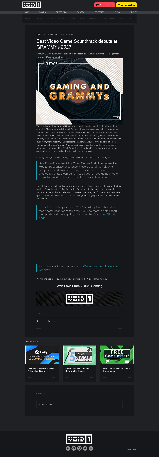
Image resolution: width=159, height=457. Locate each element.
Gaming (39, 19)
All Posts (28, 19)
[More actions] (121, 34)
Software (71, 19)
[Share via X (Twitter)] (43, 321)
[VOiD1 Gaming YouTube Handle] (73, 450)
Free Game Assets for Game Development (116, 369)
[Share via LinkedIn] (49, 321)
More (121, 19)
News (82, 19)
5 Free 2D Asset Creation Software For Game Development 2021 (77, 369)
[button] (131, 18)
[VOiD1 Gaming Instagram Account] (79, 450)
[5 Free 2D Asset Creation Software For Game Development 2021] (79, 355)
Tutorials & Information (55, 19)
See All (131, 341)
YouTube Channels (107, 19)
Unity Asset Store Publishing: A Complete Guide (41, 369)
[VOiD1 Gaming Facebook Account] (91, 450)
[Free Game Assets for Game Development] (117, 355)
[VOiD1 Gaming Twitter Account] (85, 450)
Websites (92, 19)
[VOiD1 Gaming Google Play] (68, 450)
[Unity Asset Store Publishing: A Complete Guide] (42, 355)
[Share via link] (55, 321)
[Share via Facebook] (37, 321)
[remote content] (79, 242)
